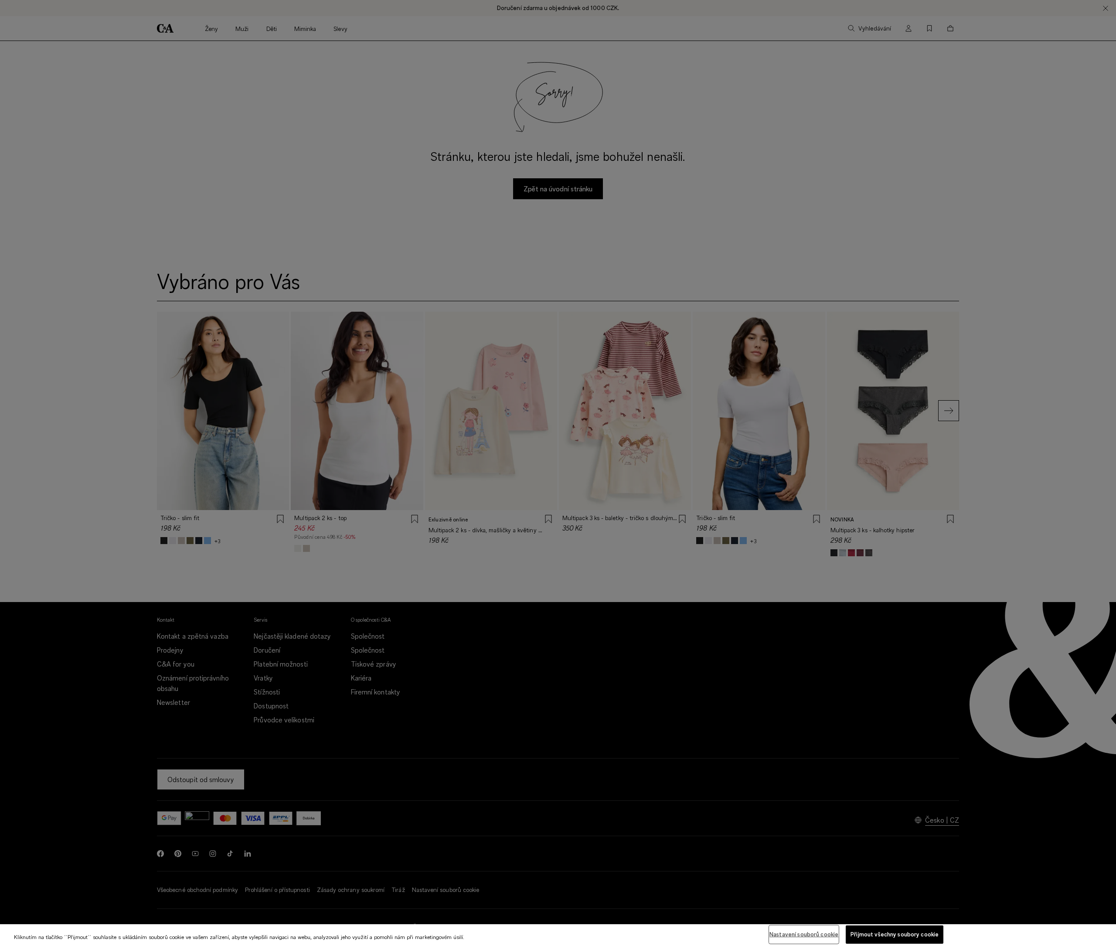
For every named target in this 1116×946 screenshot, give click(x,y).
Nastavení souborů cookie (803, 934)
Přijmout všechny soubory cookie (895, 934)
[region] (558, 935)
